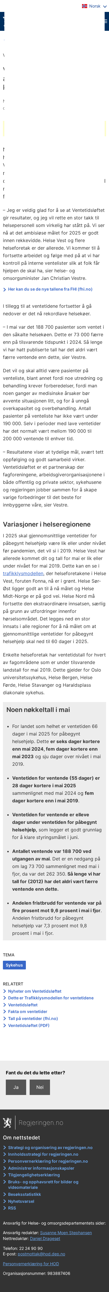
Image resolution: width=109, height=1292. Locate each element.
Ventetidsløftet (22, 1004)
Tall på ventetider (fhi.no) (33, 1018)
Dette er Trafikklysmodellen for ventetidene (51, 997)
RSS (12, 1207)
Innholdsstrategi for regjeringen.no (43, 1154)
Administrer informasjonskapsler (41, 1168)
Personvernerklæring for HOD (31, 1263)
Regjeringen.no (41, 1122)
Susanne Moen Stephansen (66, 1232)
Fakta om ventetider (27, 1011)
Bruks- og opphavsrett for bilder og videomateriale (43, 1184)
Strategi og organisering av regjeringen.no (50, 1147)
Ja (16, 1087)
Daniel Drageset (45, 1238)
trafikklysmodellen (23, 573)
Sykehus (14, 964)
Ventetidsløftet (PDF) (29, 1025)
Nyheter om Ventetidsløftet (34, 991)
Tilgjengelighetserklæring (34, 1174)
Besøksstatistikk (24, 1194)
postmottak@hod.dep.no (41, 1253)
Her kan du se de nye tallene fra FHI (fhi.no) (50, 289)
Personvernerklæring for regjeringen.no (48, 1161)
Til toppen (55, 1052)
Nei (40, 1087)
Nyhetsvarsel (21, 1201)
